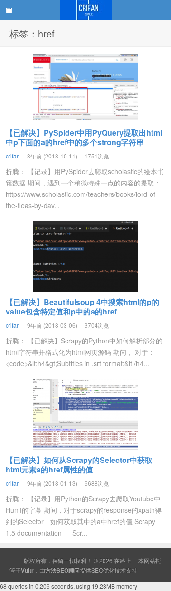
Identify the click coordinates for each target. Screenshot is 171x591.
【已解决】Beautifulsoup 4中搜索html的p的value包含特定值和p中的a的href (82, 306)
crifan (13, 156)
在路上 (85, 10)
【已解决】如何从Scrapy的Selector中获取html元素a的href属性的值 (79, 464)
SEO (97, 570)
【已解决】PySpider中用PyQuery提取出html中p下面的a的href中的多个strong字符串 (84, 137)
